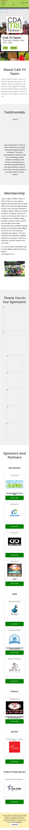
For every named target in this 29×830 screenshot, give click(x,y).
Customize (19, 822)
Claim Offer (14, 498)
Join (27, 3)
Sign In (23, 3)
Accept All (14, 824)
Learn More (14, 526)
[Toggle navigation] (13, 4)
